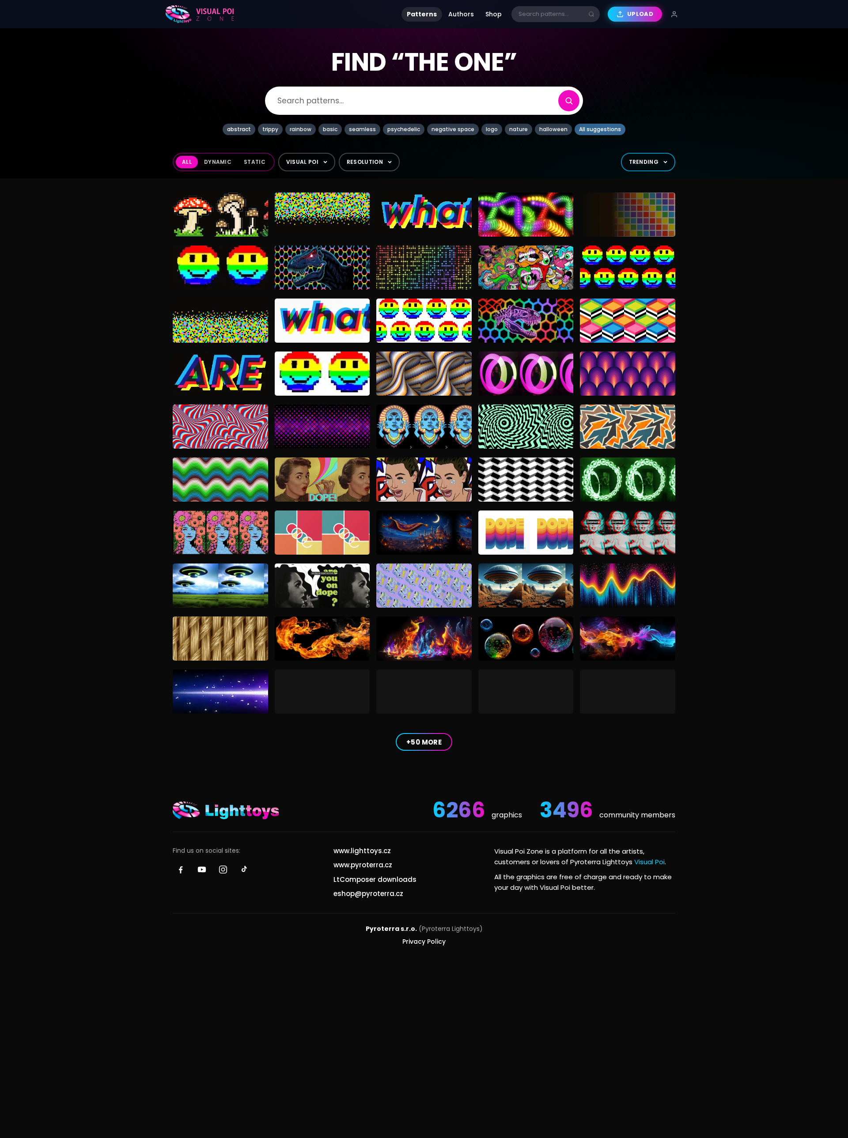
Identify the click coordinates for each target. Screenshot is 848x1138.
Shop (493, 14)
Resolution (365, 162)
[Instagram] (223, 869)
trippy (270, 129)
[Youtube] (202, 869)
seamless (362, 129)
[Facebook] (181, 869)
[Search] (568, 100)
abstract (239, 129)
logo (492, 129)
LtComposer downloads (374, 879)
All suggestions (600, 129)
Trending (644, 162)
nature (518, 129)
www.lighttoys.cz (362, 850)
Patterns (422, 14)
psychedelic (403, 129)
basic (330, 129)
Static (254, 162)
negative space (453, 129)
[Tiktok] (244, 869)
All (187, 162)
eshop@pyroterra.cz (368, 893)
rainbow (300, 129)
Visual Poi (302, 162)
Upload (640, 14)
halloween (553, 129)
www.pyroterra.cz (362, 865)
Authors (461, 14)
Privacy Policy (424, 941)
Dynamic (217, 162)
